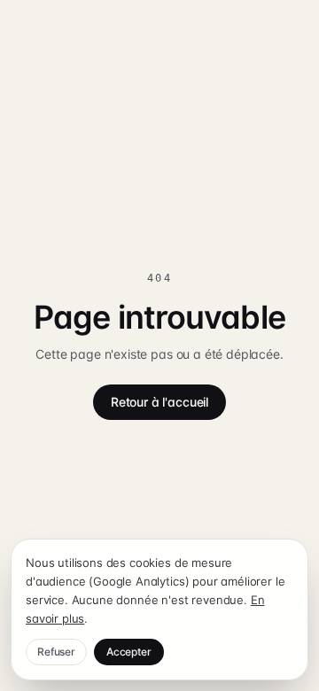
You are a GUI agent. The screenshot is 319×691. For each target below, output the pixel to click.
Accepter (129, 651)
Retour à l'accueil (159, 401)
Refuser (56, 651)
